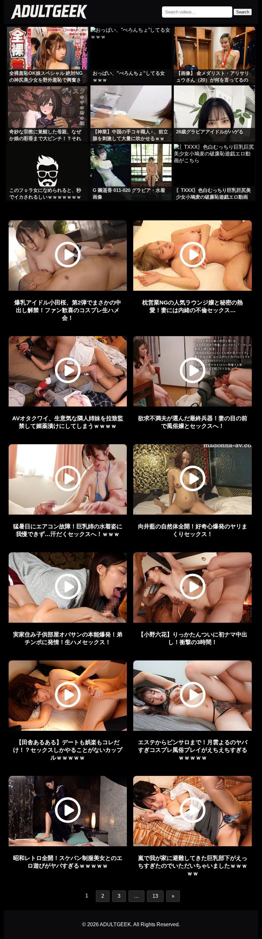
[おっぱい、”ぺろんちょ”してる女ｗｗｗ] (131, 39)
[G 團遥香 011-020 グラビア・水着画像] (131, 157)
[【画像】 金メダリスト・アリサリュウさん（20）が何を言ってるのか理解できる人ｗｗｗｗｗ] (214, 39)
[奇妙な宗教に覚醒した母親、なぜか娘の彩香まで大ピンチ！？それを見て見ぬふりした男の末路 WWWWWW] (47, 98)
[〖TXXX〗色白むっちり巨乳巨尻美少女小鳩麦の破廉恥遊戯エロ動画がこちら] (214, 157)
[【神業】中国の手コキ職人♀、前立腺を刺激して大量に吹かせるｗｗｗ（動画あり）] (131, 98)
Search (242, 12)
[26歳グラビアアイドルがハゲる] (214, 98)
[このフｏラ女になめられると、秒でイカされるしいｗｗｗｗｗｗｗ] (47, 157)
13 (155, 896)
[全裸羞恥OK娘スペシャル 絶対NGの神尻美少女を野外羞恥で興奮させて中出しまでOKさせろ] (47, 39)
